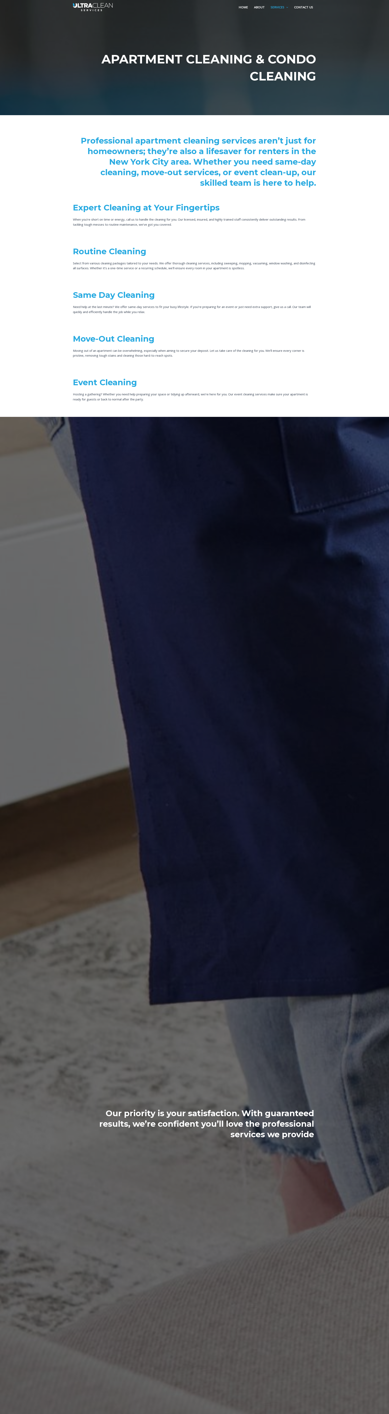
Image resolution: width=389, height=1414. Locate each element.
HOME (243, 7)
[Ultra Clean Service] (93, 7)
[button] (286, 7)
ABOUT (259, 7)
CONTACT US (303, 7)
